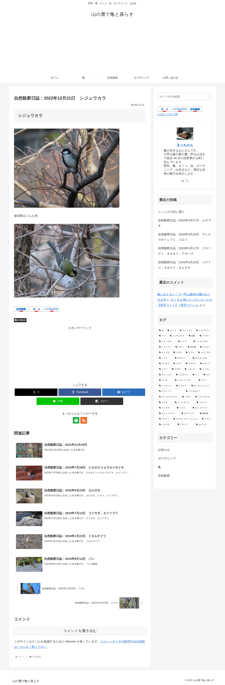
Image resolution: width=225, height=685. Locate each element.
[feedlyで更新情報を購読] (76, 420)
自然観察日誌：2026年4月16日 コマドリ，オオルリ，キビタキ (184, 265)
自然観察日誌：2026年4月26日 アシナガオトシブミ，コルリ (184, 237)
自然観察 (22, 320)
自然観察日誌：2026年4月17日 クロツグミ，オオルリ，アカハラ (184, 251)
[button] (101, 401)
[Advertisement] (112, 48)
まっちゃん (185, 145)
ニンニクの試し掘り (171, 211)
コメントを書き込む (80, 631)
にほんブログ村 (167, 114)
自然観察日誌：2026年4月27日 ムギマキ (184, 223)
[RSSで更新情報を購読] (83, 420)
